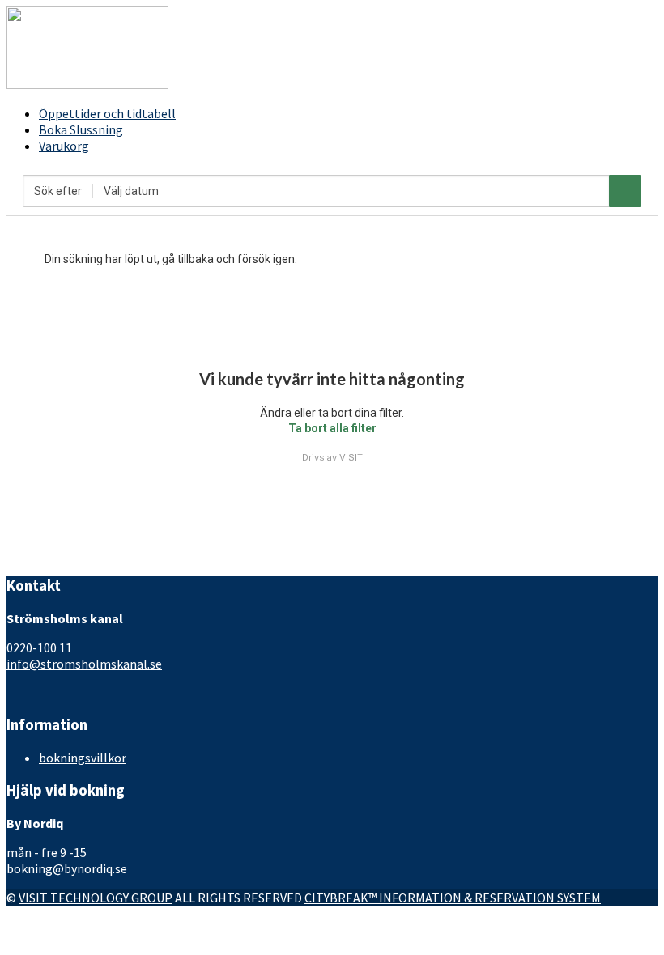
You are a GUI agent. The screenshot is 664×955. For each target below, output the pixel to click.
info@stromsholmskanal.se (84, 664)
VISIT (351, 457)
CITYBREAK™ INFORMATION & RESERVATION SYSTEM (452, 897)
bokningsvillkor (82, 757)
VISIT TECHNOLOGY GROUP (95, 897)
